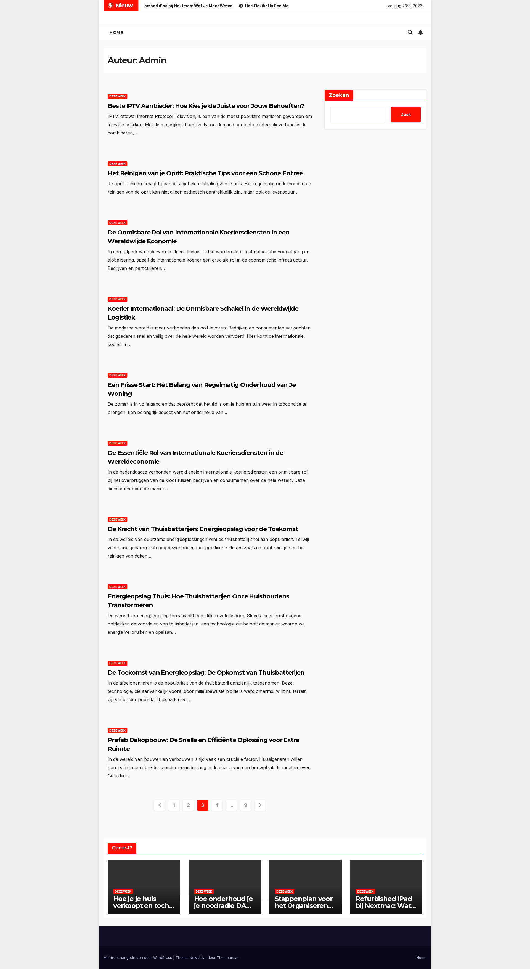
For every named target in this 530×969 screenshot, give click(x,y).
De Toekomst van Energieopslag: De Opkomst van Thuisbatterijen (206, 672)
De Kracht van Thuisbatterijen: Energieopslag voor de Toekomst (203, 529)
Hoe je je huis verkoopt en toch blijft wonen (141, 906)
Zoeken (339, 95)
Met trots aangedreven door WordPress (138, 957)
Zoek (406, 114)
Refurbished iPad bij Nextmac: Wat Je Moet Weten (384, 906)
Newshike (198, 957)
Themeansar (228, 957)
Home (116, 32)
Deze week (117, 96)
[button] (410, 32)
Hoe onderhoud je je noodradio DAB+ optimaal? (224, 906)
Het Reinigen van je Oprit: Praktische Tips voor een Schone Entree (205, 173)
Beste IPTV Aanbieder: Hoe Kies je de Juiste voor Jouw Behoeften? (206, 106)
